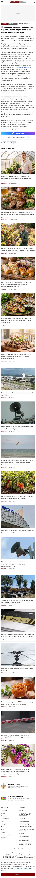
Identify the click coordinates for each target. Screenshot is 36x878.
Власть (3, 813)
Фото (2, 826)
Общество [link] (3, 219)
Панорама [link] (4, 183)
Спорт (2, 821)
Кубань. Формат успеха (25, 824)
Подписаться (19, 133)
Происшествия (5, 818)
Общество (4, 23)
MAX (28, 137)
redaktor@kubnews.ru (25, 857)
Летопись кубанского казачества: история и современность (25, 814)
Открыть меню (2, 2)
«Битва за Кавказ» (24, 810)
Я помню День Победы (25, 826)
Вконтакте (14, 849)
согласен (18, 874)
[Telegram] (11, 142)
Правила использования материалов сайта (26, 839)
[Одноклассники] (8, 142)
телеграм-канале (25, 67)
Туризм (3, 832)
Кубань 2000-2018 (24, 821)
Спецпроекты (23, 818)
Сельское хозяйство (6, 835)
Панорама (22, 807)
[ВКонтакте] (4, 142)
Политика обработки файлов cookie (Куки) (25, 843)
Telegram (22, 849)
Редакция (21, 833)
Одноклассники (18, 849)
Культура (3, 824)
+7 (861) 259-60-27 (9, 857)
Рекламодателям (24, 836)
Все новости (4, 807)
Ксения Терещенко (24, 23)
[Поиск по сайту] (34, 2)
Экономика (4, 815)
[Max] (14, 142)
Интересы (3, 837)
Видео (2, 829)
